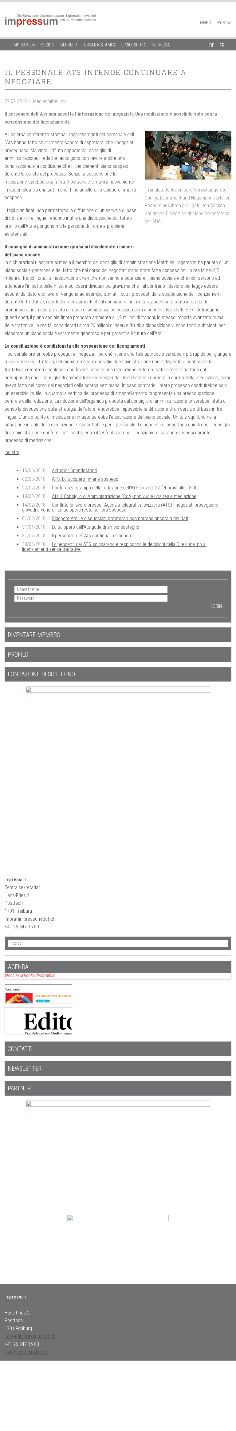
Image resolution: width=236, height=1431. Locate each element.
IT (211, 56)
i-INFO (205, 23)
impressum (24, 45)
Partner (19, 1088)
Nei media (160, 45)
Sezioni (48, 45)
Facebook (217, 14)
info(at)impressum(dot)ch (30, 1336)
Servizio (68, 45)
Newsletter (24, 1068)
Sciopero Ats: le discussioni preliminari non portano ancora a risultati (120, 518)
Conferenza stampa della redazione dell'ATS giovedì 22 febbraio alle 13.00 (125, 488)
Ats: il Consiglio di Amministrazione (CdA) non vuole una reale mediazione (124, 496)
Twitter (228, 14)
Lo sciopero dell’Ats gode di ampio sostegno (95, 527)
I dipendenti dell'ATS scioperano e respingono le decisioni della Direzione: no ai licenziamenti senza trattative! (114, 546)
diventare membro (34, 634)
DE (211, 45)
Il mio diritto (134, 45)
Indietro (12, 452)
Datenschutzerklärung (26, 1352)
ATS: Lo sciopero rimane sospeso (85, 479)
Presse (224, 23)
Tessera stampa (99, 45)
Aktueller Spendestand (74, 470)
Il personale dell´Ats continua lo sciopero (92, 536)
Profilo (18, 654)
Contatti (20, 1049)
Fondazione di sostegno (41, 674)
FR (221, 45)
